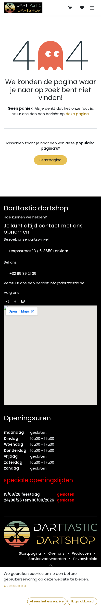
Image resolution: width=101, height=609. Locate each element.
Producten (81, 553)
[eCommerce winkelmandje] (70, 8)
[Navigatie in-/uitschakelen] (92, 7)
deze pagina (77, 113)
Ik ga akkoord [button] (82, 601)
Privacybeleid (85, 558)
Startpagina (50, 159)
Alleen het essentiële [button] (47, 601)
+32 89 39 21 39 (22, 273)
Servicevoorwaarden (47, 558)
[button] (50, 565)
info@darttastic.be (67, 282)
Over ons (56, 553)
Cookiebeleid (15, 585)
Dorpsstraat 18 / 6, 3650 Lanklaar (38, 250)
